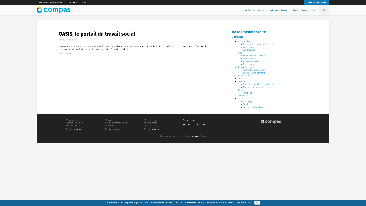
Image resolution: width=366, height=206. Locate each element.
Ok (257, 203)
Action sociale (243, 41)
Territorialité (242, 96)
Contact (314, 10)
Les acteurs (248, 47)
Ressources (286, 10)
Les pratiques (249, 50)
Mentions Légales (199, 136)
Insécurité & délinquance (254, 70)
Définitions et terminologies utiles (258, 44)
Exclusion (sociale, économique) (258, 84)
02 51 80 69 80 (75, 129)
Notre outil (274, 10)
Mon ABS (67, 2)
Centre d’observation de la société (49, 2)
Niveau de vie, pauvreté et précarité (258, 87)
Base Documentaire (249, 32)
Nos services (262, 10)
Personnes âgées (251, 61)
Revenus (241, 81)
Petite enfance (249, 64)
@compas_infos (81, 2)
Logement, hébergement (254, 73)
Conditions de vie (245, 67)
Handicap (247, 93)
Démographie (243, 76)
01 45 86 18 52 (114, 129)
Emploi (246, 104)
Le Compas (250, 10)
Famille (240, 78)
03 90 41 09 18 (153, 129)
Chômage (247, 101)
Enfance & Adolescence (253, 56)
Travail (240, 98)
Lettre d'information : (319, 2)
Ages (239, 53)
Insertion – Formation (253, 107)
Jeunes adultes (250, 58)
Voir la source (65, 53)
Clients (296, 10)
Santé (240, 90)
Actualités (305, 10)
